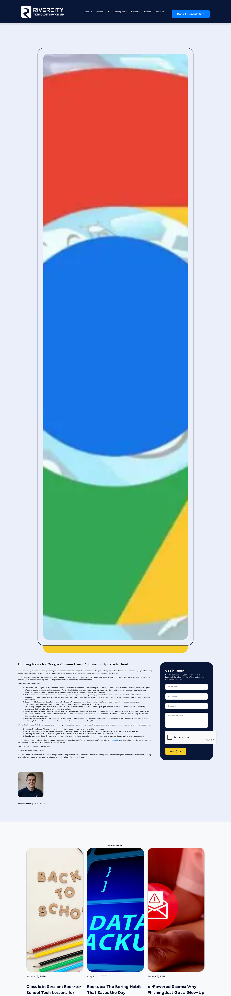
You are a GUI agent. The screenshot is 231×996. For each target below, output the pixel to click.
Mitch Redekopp (41, 804)
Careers (147, 12)
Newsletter (135, 12)
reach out (114, 740)
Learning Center (120, 12)
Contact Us (159, 12)
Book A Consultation (190, 14)
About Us (88, 12)
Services (99, 12)
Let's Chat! (176, 751)
